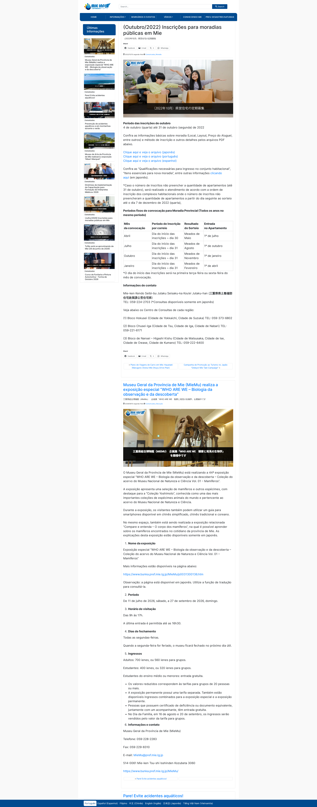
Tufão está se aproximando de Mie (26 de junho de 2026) (99, 247)
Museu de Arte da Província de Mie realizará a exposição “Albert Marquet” (98, 156)
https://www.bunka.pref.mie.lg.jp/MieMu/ (150, 771)
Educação (159, 404)
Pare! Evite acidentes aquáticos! (95, 96)
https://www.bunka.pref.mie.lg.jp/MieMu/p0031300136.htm (163, 574)
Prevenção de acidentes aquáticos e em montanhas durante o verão (98, 126)
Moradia (158, 54)
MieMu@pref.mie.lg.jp (148, 755)
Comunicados (90, 56)
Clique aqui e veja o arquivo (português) (150, 156)
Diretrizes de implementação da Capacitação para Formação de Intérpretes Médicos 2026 (98, 188)
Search (220, 6)
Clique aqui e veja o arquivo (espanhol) (150, 161)
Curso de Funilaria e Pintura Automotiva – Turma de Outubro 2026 (98, 276)
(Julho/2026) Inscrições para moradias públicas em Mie (98, 219)
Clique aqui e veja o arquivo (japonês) (149, 152)
